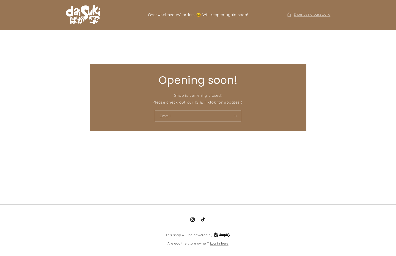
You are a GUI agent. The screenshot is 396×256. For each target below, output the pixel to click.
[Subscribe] (236, 115)
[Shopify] (222, 235)
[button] (308, 14)
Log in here (219, 243)
